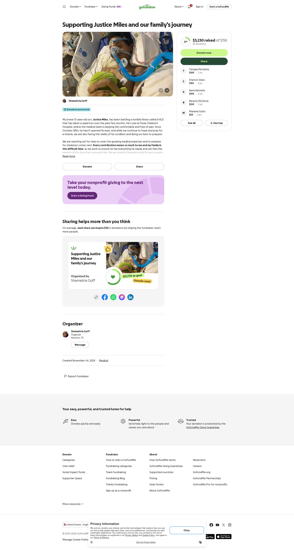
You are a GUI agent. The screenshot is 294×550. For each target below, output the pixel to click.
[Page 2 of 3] (70, 91)
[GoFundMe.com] (147, 6)
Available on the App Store (224, 536)
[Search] (64, 7)
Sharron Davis (197, 79)
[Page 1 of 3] (68, 91)
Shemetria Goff (80, 331)
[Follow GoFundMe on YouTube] (217, 525)
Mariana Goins (197, 111)
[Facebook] (105, 297)
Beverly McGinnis (199, 101)
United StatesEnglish (78, 524)
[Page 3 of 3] (73, 91)
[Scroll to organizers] (64, 101)
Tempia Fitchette (199, 69)
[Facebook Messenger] (122, 297)
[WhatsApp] (113, 297)
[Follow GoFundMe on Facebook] (211, 525)
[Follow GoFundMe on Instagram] (230, 525)
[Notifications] (189, 7)
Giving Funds (111, 6)
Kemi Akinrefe (197, 90)
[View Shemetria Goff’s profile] (65, 334)
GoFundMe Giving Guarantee (202, 427)
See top (218, 123)
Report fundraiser (78, 376)
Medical (103, 360)
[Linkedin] (130, 297)
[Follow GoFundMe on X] (224, 525)
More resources (71, 504)
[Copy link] (96, 297)
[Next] (166, 90)
